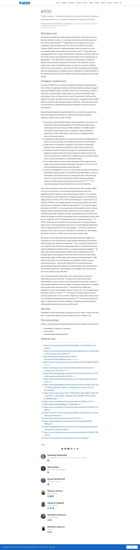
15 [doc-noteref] (94, 248)
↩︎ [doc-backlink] (50, 348)
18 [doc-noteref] (78, 298)
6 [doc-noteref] (82, 51)
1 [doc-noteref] (60, 42)
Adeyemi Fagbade (55, 503)
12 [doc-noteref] (90, 180)
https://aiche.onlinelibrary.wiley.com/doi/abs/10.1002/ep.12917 (68, 401)
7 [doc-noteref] (84, 180)
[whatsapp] (74, 449)
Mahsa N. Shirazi (87, 23)
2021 (43, 444)
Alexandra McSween (51, 25)
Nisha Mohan (57, 23)
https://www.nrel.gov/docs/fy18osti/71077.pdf (62, 418)
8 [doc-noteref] (85, 180)
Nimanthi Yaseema (63, 25)
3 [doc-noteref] (50, 59)
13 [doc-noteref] (93, 219)
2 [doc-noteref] (61, 42)
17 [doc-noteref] (77, 298)
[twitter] (62, 449)
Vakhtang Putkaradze (47, 23)
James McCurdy (77, 23)
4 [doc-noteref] (62, 42)
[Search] (120, 3)
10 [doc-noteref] (87, 180)
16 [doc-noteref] (64, 292)
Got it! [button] (132, 547)
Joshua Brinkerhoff (67, 23)
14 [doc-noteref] (73, 243)
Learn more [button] (52, 547)
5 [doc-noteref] (63, 42)
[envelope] (68, 449)
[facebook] (65, 449)
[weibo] (77, 449)
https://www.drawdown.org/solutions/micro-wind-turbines (66, 438)
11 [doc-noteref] (88, 180)
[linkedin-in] (71, 449)
